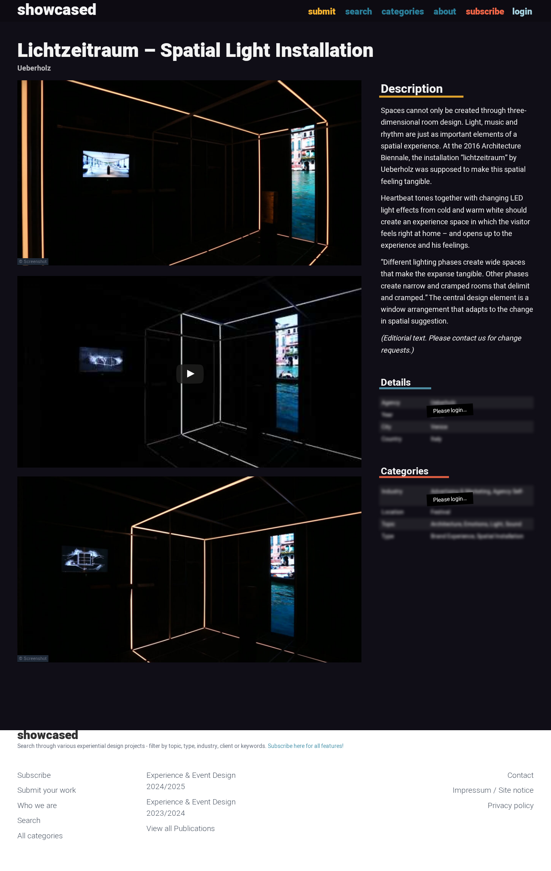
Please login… (450, 410)
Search (28, 820)
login (522, 11)
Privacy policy (511, 805)
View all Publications (180, 828)
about (445, 11)
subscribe (485, 11)
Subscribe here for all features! (306, 746)
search (358, 11)
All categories (40, 836)
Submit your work (46, 790)
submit (322, 11)
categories (403, 11)
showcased (47, 735)
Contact (520, 775)
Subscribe (34, 775)
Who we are (37, 805)
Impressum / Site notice (493, 790)
